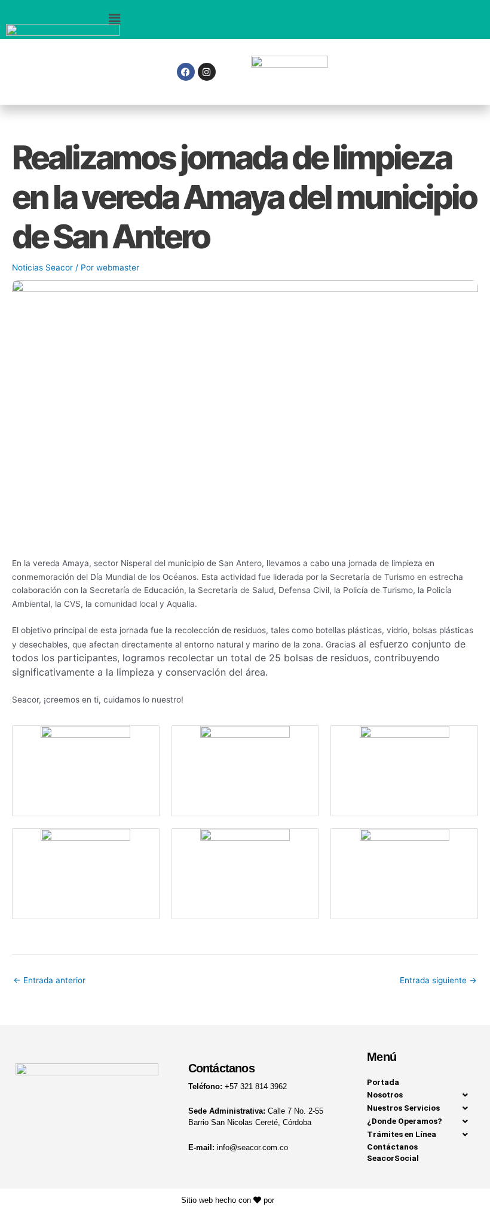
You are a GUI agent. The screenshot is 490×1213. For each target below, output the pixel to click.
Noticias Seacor (42, 267)
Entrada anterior (49, 980)
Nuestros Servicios (403, 1107)
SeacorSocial (393, 1158)
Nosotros (385, 1094)
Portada (383, 1082)
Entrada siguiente (438, 980)
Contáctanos (392, 1146)
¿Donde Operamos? (404, 1121)
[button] (114, 19)
